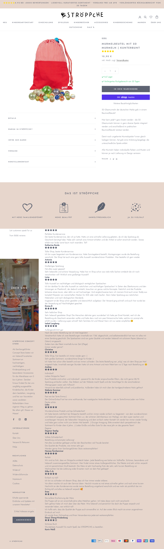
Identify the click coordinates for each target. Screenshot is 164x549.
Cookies (16, 483)
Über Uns (156, 22)
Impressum (17, 479)
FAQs (15, 446)
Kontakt (15, 433)
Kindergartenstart (23, 22)
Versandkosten (122, 60)
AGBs (15, 460)
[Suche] (145, 17)
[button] (108, 51)
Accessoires (101, 22)
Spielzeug (63, 22)
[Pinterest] (116, 159)
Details (12, 118)
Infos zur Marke (17, 140)
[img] (96, 230)
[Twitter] (113, 159)
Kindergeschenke (123, 22)
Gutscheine (75, 27)
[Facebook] (110, 159)
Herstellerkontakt (18, 162)
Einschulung (46, 22)
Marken (142, 22)
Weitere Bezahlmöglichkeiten (125, 103)
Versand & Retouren (21, 442)
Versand (13, 151)
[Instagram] (20, 419)
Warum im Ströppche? (20, 129)
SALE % (91, 27)
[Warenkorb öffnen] (157, 17)
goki (104, 38)
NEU (5, 22)
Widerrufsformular (20, 474)
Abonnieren (23, 520)
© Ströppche (16, 541)
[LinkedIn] (26, 419)
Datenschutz (18, 465)
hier (20, 301)
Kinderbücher (81, 22)
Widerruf (16, 470)
